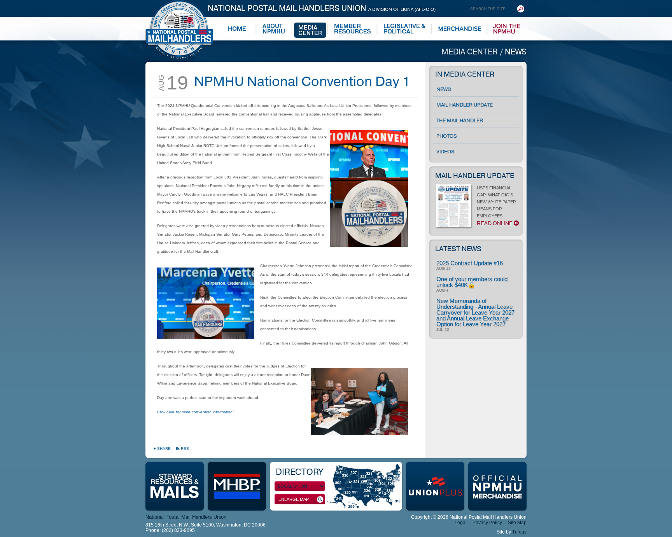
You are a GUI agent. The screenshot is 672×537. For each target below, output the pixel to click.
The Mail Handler (459, 120)
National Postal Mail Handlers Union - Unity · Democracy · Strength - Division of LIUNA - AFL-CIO (179, 29)
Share (164, 448)
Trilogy (519, 532)
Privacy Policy (487, 522)
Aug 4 (442, 290)
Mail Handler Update (464, 104)
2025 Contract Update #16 (469, 263)
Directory (299, 472)
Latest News (458, 249)
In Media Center (464, 74)
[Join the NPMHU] (507, 28)
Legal (461, 522)
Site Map (517, 522)
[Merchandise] (460, 28)
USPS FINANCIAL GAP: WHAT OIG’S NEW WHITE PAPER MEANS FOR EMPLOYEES (496, 206)
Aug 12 (443, 269)
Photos (446, 136)
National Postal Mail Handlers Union (322, 8)
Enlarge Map (293, 499)
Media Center (470, 52)
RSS (185, 448)
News (516, 52)
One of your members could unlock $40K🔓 (472, 282)
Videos (445, 151)
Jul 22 (442, 330)
